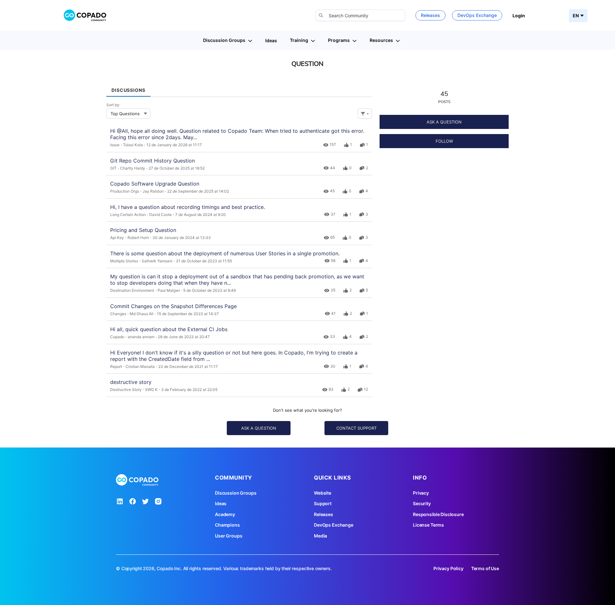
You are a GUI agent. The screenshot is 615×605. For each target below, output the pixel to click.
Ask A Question (444, 121)
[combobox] (360, 15)
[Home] (85, 15)
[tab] (128, 88)
